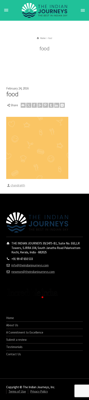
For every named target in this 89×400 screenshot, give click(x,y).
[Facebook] (34, 105)
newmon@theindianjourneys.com (33, 272)
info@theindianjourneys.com (30, 265)
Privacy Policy (39, 391)
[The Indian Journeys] (44, 10)
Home (10, 318)
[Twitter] (28, 105)
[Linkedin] (56, 105)
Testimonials (14, 347)
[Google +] (39, 105)
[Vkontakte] (62, 105)
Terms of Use (17, 391)
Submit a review (16, 340)
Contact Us (13, 354)
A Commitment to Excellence (24, 332)
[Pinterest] (45, 105)
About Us (12, 325)
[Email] (23, 105)
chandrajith (18, 185)
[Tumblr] (51, 105)
